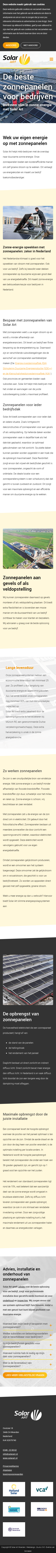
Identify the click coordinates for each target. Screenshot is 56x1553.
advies (21, 1286)
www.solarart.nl (10, 1458)
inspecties (22, 1300)
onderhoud (8, 1300)
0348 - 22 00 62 (10, 1450)
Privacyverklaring (11, 1466)
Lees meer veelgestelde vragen (25, 1375)
